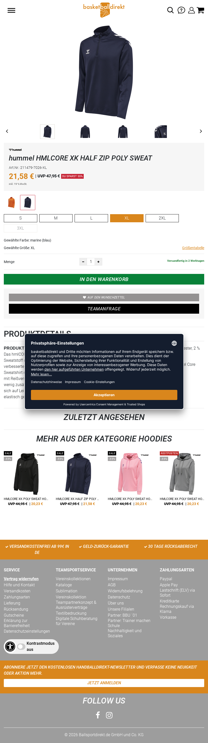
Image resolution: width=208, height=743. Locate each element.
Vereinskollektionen (73, 578)
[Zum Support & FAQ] (181, 9)
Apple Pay (169, 585)
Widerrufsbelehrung (125, 591)
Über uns (116, 603)
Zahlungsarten (17, 597)
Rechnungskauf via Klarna (177, 609)
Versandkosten (17, 591)
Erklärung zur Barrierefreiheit (17, 623)
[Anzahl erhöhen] (98, 262)
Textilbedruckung (71, 613)
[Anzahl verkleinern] (83, 262)
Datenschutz (119, 597)
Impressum (118, 578)
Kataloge (64, 585)
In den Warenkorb (104, 279)
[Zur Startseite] (104, 9)
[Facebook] (98, 715)
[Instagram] (109, 715)
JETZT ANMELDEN (104, 682)
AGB (112, 585)
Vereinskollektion (71, 597)
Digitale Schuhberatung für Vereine (76, 621)
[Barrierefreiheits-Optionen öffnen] (10, 646)
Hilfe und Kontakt (19, 585)
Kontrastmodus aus (41, 646)
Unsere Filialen (121, 609)
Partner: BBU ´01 (122, 615)
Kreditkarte (169, 601)
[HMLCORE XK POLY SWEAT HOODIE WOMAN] (26, 480)
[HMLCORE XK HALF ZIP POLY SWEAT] (78, 480)
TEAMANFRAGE (104, 308)
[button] (11, 10)
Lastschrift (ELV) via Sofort (177, 593)
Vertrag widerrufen (21, 578)
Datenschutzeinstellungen (27, 631)
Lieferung (12, 603)
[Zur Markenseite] (15, 150)
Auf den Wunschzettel (106, 297)
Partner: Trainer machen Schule (129, 623)
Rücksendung (16, 609)
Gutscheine (14, 615)
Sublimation (66, 591)
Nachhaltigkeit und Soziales (125, 633)
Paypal (166, 578)
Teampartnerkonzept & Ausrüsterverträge (76, 605)
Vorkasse (168, 617)
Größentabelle (193, 248)
